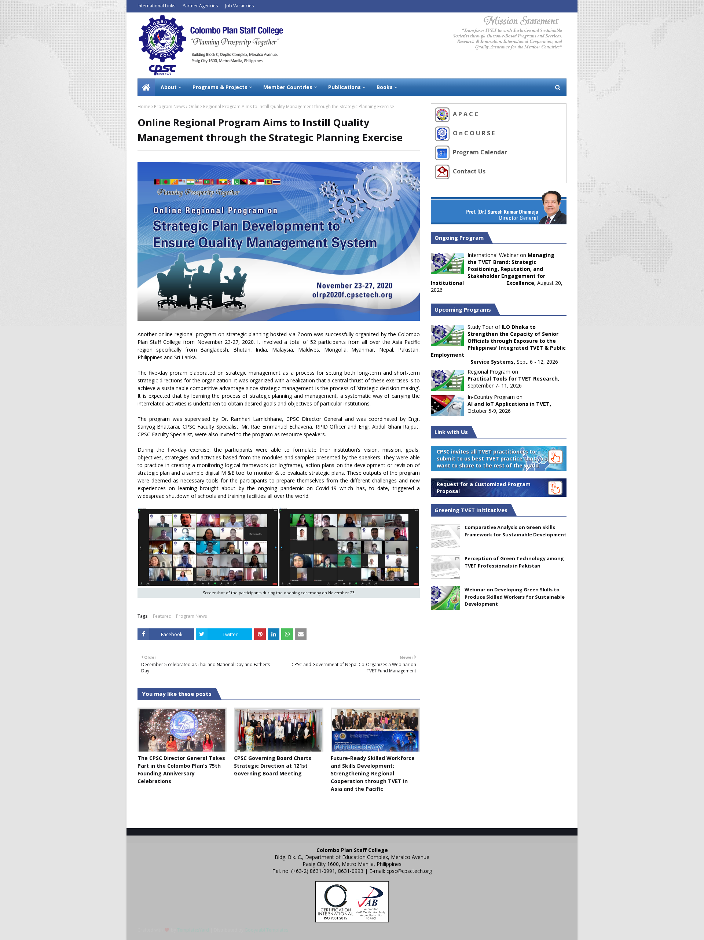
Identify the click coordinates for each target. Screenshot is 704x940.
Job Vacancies (239, 6)
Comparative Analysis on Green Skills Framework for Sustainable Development (515, 531)
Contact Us (468, 171)
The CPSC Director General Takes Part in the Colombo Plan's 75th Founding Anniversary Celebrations (181, 769)
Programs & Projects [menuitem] (219, 87)
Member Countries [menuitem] (287, 87)
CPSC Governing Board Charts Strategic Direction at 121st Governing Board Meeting (272, 765)
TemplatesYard (193, 930)
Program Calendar (479, 152)
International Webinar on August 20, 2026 (496, 272)
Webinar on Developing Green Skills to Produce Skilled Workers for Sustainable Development (515, 596)
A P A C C (464, 114)
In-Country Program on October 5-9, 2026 (509, 403)
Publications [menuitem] (344, 87)
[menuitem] (146, 87)
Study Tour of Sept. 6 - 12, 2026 (498, 344)
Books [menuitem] (385, 87)
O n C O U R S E (473, 133)
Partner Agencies (200, 6)
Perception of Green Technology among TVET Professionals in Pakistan (514, 562)
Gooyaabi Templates (266, 930)
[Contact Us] (443, 171)
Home (144, 106)
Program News (169, 106)
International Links (156, 6)
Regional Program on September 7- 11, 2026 (513, 378)
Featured (162, 616)
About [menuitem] (169, 87)
